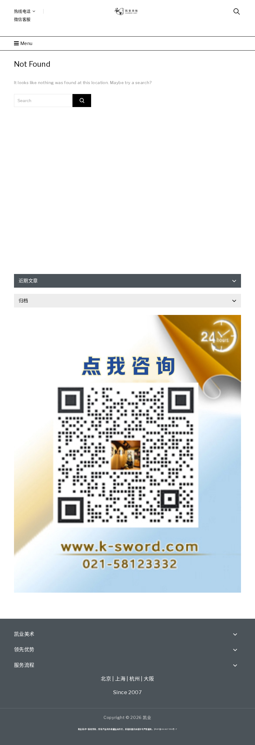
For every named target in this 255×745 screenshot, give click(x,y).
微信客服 (22, 19)
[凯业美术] (127, 10)
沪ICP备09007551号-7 (165, 729)
